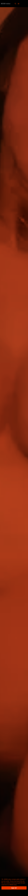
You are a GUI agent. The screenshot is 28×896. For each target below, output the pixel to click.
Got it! (14, 888)
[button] (15, 3)
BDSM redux (5, 3)
